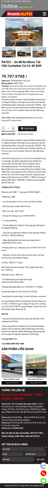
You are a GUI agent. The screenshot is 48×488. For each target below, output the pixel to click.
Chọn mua (28, 128)
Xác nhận (41, 459)
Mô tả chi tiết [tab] (8, 134)
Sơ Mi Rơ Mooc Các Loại (20, 81)
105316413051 (8, 282)
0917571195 (28, 7)
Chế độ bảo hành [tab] (25, 134)
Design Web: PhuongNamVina (32, 486)
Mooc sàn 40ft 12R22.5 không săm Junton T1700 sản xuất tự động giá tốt (13, 379)
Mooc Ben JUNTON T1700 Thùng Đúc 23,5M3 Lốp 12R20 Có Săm (37, 379)
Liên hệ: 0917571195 (12, 383)
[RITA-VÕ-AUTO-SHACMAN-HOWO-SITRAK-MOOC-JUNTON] (20, 14)
